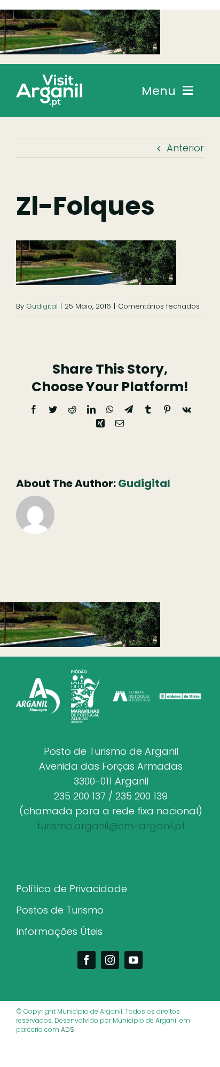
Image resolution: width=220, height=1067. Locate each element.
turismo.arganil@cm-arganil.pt (111, 825)
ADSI (68, 1029)
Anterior (185, 148)
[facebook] (86, 960)
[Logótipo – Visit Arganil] (49, 79)
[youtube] (133, 960)
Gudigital (42, 306)
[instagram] (110, 960)
